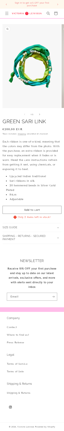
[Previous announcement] (6, 4)
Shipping (22, 134)
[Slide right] (39, 114)
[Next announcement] (57, 4)
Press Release (15, 342)
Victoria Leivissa (25, 427)
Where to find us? (18, 334)
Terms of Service (17, 363)
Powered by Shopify (45, 427)
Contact (12, 327)
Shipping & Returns (19, 392)
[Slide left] (24, 114)
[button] (7, 13)
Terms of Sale (15, 371)
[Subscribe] (53, 297)
